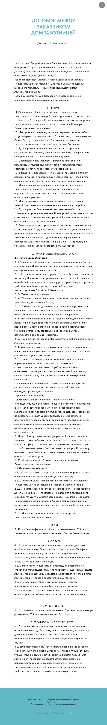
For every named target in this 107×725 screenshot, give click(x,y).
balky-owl (68, 713)
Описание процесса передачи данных (63, 699)
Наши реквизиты (35, 699)
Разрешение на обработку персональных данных (53, 702)
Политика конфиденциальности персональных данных (53, 704)
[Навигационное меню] (101, 5)
